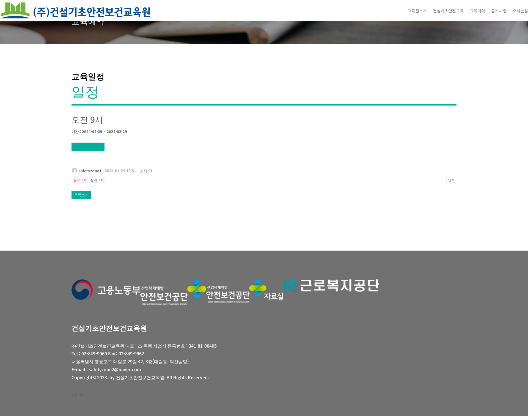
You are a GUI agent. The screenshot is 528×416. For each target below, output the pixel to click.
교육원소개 (417, 10)
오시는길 (520, 10)
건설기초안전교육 (448, 10)
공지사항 (499, 10)
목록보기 (81, 194)
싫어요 (96, 179)
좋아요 (79, 179)
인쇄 (451, 179)
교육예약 (477, 10)
